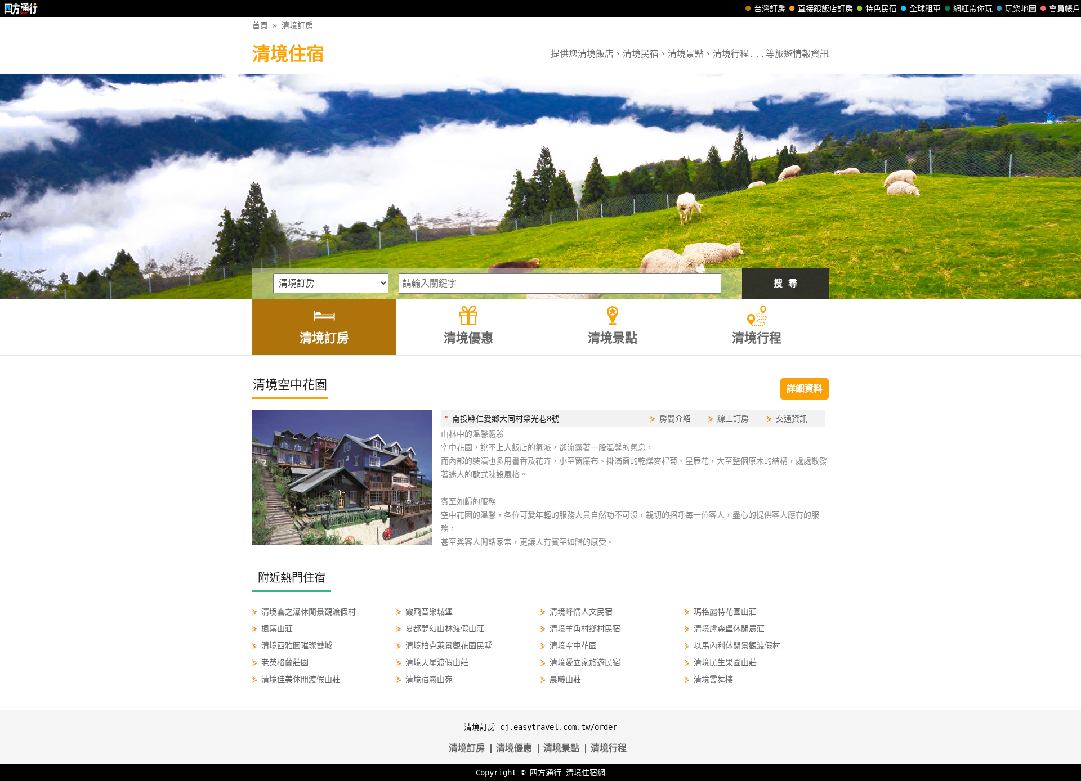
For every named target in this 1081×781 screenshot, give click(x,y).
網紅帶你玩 (973, 8)
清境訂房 (297, 25)
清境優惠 (514, 748)
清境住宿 (288, 54)
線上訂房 (733, 418)
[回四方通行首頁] (21, 8)
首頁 (260, 25)
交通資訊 (791, 418)
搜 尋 (785, 283)
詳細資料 (805, 388)
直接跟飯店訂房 (825, 8)
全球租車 (925, 8)
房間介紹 (675, 418)
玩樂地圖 (1021, 8)
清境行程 (609, 748)
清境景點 (561, 748)
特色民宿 (881, 8)
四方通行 (545, 772)
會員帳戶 (1064, 8)
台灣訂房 (769, 8)
